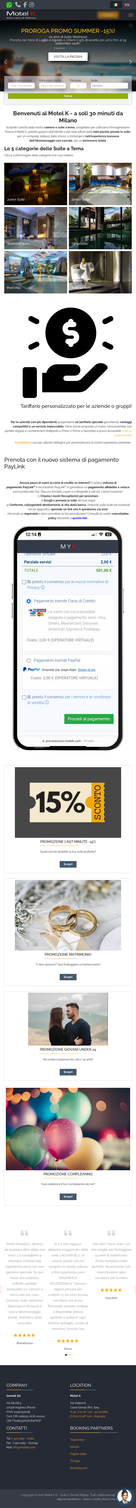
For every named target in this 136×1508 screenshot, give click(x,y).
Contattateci (23, 442)
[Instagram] (31, 5)
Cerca (68, 96)
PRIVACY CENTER (92, 1499)
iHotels (74, 1446)
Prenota (108, 15)
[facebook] (25, 5)
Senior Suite (81, 199)
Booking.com (78, 1468)
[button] (5, 62)
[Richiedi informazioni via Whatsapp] (9, 6)
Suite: (94, 80)
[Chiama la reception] (17, 5)
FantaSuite (79, 243)
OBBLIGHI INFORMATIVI (69, 1499)
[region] (68, 62)
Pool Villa (14, 288)
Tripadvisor (77, 1439)
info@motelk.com (24, 1447)
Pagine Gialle (78, 1454)
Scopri (68, 864)
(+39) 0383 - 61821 (22, 1438)
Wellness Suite (18, 243)
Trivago (75, 1461)
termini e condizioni (74, 48)
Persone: (75, 80)
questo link (79, 518)
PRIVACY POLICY (110, 1499)
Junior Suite (16, 199)
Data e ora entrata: (20, 80)
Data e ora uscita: (50, 80)
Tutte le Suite (82, 288)
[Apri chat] (124, 1496)
